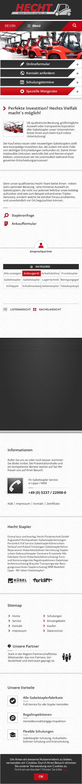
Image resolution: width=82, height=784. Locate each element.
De (7, 26)
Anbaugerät (31, 273)
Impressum (23, 503)
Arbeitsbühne (50, 273)
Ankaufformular (24, 223)
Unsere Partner (26, 646)
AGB (10, 503)
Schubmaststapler (31, 286)
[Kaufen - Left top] (13, 129)
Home (16, 616)
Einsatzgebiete (56, 620)
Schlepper (12, 286)
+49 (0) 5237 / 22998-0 (47, 492)
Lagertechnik (50, 280)
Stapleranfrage (23, 215)
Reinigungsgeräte (70, 280)
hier (64, 769)
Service (16, 620)
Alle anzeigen (12, 273)
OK (41, 776)
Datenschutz (55, 630)
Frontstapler (69, 273)
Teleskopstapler (70, 286)
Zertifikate (53, 503)
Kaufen (51, 626)
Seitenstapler (50, 286)
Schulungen (54, 616)
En (13, 26)
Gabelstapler (12, 280)
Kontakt (38, 503)
